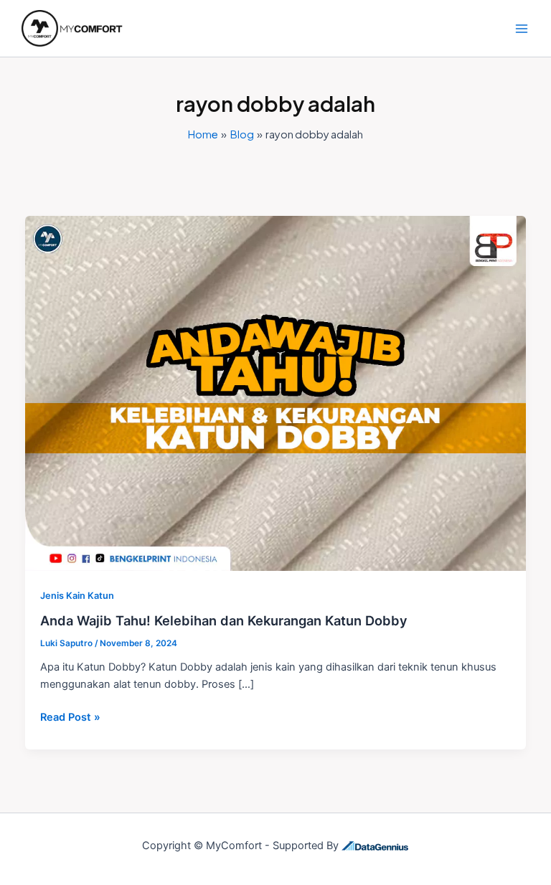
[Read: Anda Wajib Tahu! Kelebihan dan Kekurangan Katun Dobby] (276, 393)
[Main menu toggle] (522, 29)
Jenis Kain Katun (77, 595)
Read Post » (70, 716)
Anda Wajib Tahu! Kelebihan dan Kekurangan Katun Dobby (224, 620)
